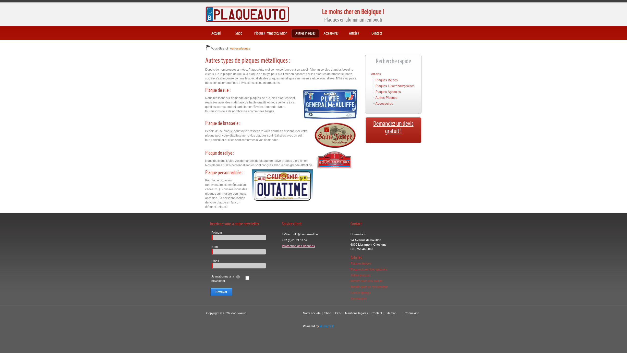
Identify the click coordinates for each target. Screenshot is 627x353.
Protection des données (298, 246)
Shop (327, 313)
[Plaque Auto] (247, 14)
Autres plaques (386, 98)
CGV (338, 313)
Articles (376, 74)
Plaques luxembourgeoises (395, 86)
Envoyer (221, 292)
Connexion (412, 313)
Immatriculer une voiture (366, 281)
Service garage (360, 293)
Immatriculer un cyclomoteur (369, 287)
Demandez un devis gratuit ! (393, 127)
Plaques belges (386, 80)
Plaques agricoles (388, 92)
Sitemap (391, 313)
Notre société (312, 313)
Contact (377, 313)
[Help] (238, 276)
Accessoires (384, 103)
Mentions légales (356, 313)
